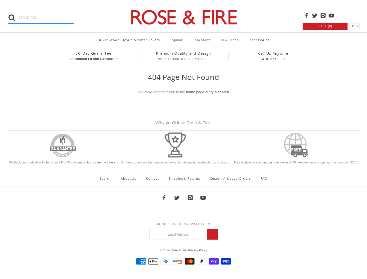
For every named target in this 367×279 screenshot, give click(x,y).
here (112, 162)
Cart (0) (325, 26)
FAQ (264, 178)
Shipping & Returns (184, 178)
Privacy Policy (197, 250)
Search (105, 178)
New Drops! (230, 40)
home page (195, 92)
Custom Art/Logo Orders (230, 178)
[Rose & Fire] (183, 8)
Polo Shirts (201, 40)
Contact (152, 178)
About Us (128, 178)
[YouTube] (331, 16)
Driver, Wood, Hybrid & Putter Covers (129, 40)
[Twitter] (315, 16)
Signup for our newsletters (183, 224)
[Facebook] (306, 16)
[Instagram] (323, 16)
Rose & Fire (179, 250)
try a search (219, 92)
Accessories (259, 40)
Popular (176, 40)
